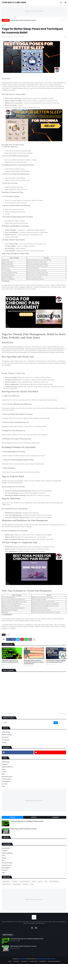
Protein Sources (6, 779)
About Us (16, 961)
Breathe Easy (5, 762)
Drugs (3, 769)
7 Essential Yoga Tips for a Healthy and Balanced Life (26, 20)
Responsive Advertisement (34, 11)
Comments (55, 817)
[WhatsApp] (26, 639)
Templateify (22, 958)
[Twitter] (18, 639)
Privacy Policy (33, 961)
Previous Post (7, 713)
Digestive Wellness (7, 767)
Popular (12, 817)
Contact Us (24, 961)
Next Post (62, 713)
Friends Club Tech (7, 734)
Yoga (7, 25)
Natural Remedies (7, 776)
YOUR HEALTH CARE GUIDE (14, 2)
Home (3, 25)
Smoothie (5, 784)
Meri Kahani (5, 737)
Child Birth (5, 764)
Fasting (4, 772)
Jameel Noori (6, 740)
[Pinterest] (22, 639)
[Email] (30, 639)
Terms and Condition (54, 961)
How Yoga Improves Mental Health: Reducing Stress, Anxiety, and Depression (34, 662)
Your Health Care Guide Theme (46, 958)
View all (64, 644)
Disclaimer (42, 961)
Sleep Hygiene (6, 781)
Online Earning (6, 732)
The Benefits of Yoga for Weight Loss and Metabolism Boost (56, 661)
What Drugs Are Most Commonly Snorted (23, 829)
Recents (34, 817)
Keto (3, 774)
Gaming (4, 742)
